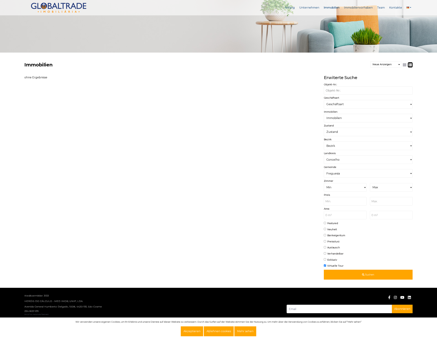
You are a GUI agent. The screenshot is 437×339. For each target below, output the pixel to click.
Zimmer (328, 180)
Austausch (333, 247)
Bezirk (328, 139)
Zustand (329, 125)
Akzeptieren (192, 331)
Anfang (290, 7)
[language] (409, 7)
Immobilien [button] (332, 7)
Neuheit (332, 229)
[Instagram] (395, 297)
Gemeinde (330, 167)
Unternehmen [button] (309, 7)
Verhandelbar (335, 253)
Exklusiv (332, 259)
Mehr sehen (245, 331)
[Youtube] (402, 297)
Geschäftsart (331, 97)
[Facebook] (389, 297)
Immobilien (331, 111)
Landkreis (330, 153)
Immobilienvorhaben (358, 7)
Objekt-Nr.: (330, 84)
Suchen (369, 274)
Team (381, 7)
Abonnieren (402, 308)
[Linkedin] (409, 297)
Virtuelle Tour (335, 265)
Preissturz (333, 241)
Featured (332, 223)
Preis (327, 194)
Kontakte (395, 7)
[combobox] (345, 201)
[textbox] (345, 201)
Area (326, 208)
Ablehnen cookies (219, 331)
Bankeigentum (336, 235)
